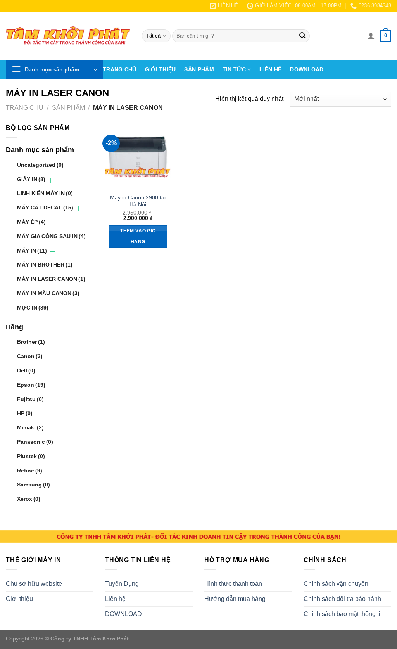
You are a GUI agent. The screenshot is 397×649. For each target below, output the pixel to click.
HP (25, 413)
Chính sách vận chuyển (336, 583)
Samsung (33, 484)
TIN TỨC (234, 69)
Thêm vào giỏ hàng (137, 236)
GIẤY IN (31, 179)
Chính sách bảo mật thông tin (344, 614)
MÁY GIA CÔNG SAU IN (51, 236)
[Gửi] (302, 36)
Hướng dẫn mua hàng (235, 598)
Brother (31, 342)
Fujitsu (30, 399)
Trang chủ (119, 69)
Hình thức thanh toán (233, 583)
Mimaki (30, 427)
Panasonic (35, 442)
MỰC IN (32, 308)
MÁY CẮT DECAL (45, 207)
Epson (31, 385)
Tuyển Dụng (122, 583)
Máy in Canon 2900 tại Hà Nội (138, 201)
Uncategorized (40, 165)
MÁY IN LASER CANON (51, 279)
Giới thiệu (160, 69)
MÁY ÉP (31, 222)
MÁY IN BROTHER (44, 264)
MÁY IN (32, 250)
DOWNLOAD (306, 69)
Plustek (31, 456)
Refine (29, 470)
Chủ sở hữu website (34, 583)
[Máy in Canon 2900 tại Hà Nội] (138, 156)
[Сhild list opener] (50, 180)
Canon (30, 356)
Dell (26, 370)
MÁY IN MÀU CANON (48, 293)
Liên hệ (270, 69)
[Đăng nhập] (371, 35)
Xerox (28, 499)
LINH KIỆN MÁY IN (45, 193)
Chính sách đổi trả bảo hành (342, 598)
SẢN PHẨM (199, 69)
